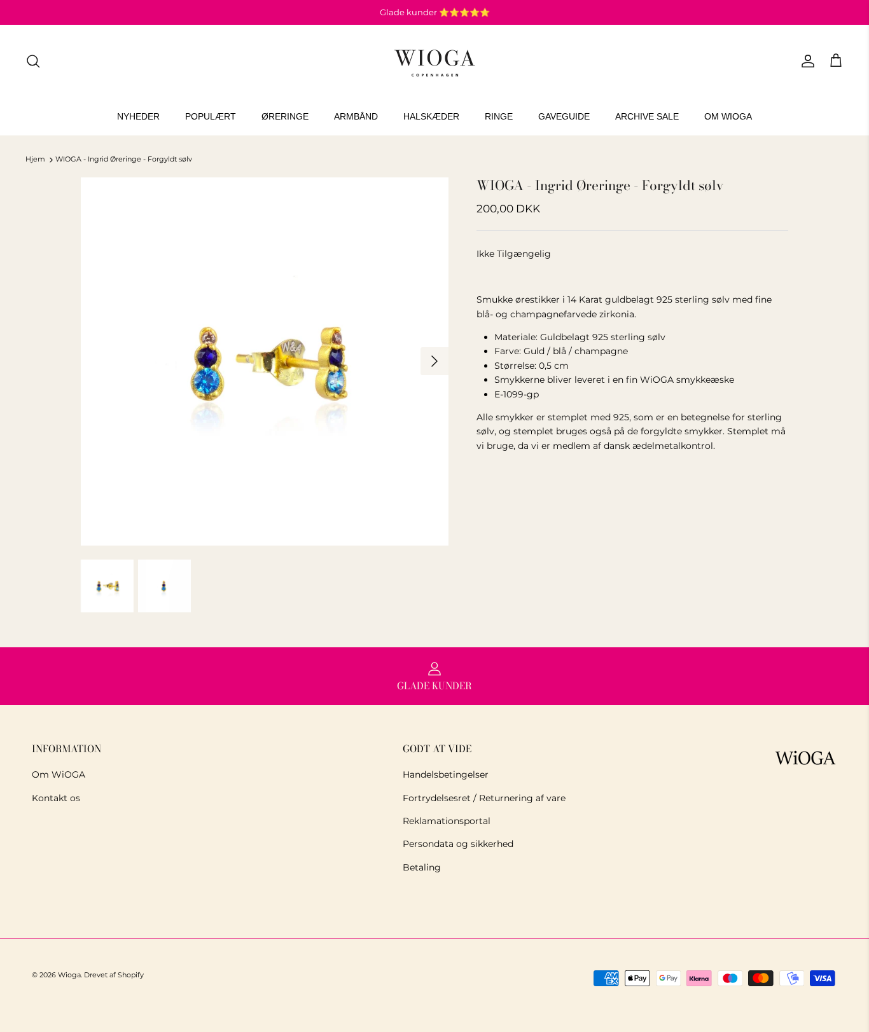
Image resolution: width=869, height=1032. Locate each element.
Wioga (69, 974)
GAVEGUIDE (564, 116)
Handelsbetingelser (446, 774)
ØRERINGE (285, 116)
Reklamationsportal (446, 821)
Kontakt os (56, 798)
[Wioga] (434, 61)
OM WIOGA (728, 116)
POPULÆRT (210, 116)
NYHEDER (138, 116)
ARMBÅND (356, 116)
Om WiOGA (58, 774)
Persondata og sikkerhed (458, 844)
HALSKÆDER (431, 116)
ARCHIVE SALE (647, 116)
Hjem (35, 159)
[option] (265, 361)
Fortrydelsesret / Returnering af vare (484, 798)
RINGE (499, 116)
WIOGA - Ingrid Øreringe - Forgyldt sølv (123, 159)
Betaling (422, 867)
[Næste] (434, 361)
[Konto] (805, 61)
